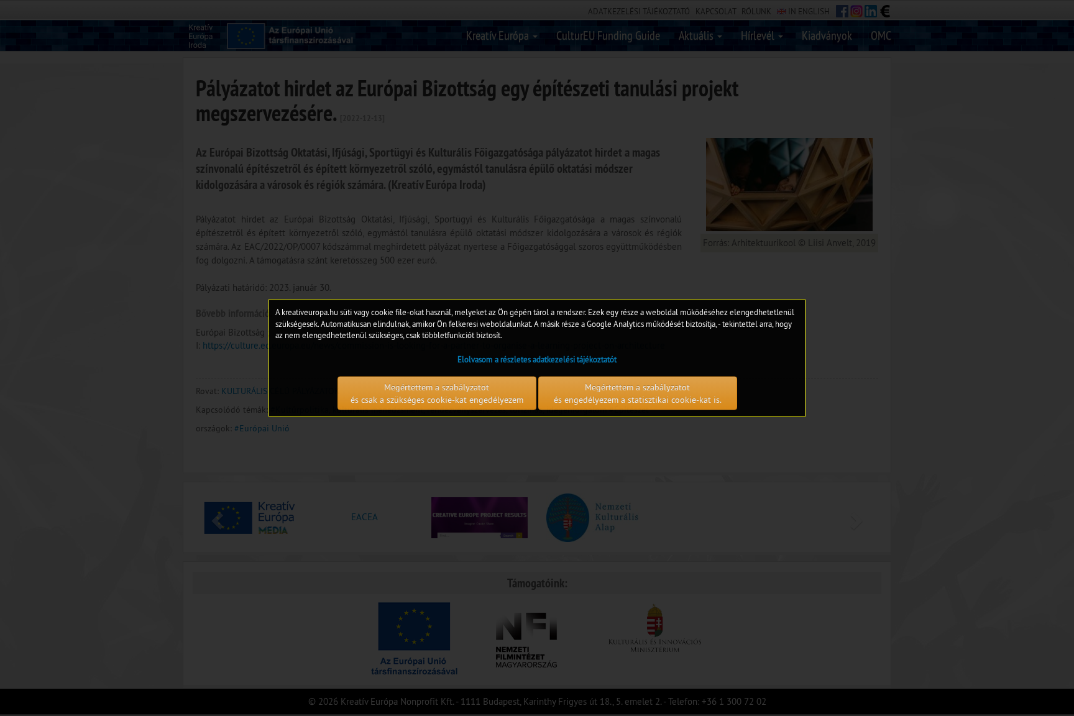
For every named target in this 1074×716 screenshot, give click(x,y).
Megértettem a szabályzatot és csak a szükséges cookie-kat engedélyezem (437, 393)
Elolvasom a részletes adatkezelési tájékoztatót (537, 359)
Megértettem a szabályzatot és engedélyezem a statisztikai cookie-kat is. (638, 393)
